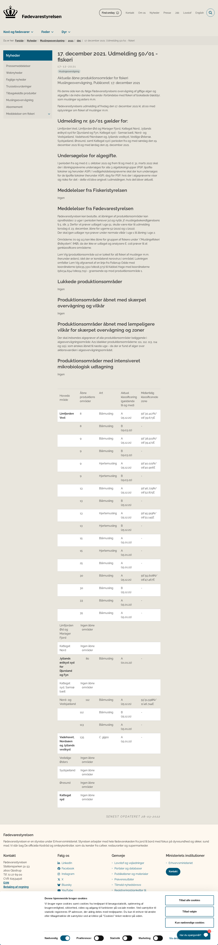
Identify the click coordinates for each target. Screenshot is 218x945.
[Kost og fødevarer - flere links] (31, 30)
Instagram (68, 874)
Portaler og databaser (128, 868)
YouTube (67, 890)
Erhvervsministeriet (181, 863)
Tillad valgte (189, 911)
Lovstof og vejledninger (129, 863)
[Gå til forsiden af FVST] (32, 12)
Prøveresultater (124, 879)
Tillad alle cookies (189, 900)
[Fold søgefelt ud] (210, 13)
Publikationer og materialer (131, 874)
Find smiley (108, 12)
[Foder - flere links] (51, 30)
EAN (6, 882)
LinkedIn (67, 863)
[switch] (99, 938)
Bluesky (67, 884)
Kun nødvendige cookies (189, 922)
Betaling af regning (16, 887)
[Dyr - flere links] (68, 30)
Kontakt (173, 871)
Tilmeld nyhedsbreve (127, 884)
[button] (48, 114)
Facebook (68, 868)
